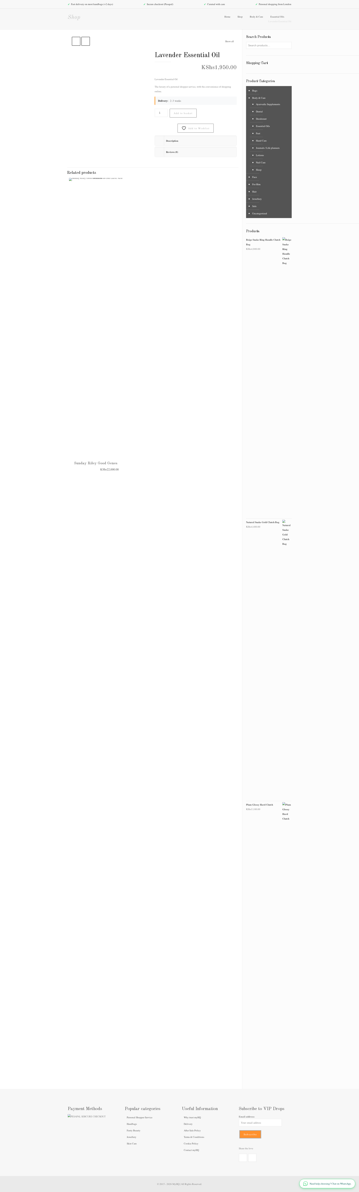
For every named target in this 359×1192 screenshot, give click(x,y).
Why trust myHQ (192, 1117)
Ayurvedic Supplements (268, 104)
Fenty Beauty (133, 1130)
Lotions (260, 155)
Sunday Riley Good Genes (95, 463)
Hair (254, 191)
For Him (256, 184)
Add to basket (183, 113)
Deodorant (261, 118)
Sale (254, 206)
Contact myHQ (191, 1150)
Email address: (247, 1116)
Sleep (259, 169)
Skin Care (132, 1143)
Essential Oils (277, 16)
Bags (254, 90)
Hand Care (261, 140)
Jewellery (257, 199)
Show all (229, 41)
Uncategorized (259, 213)
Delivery (188, 1124)
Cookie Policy (191, 1143)
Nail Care (261, 162)
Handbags (132, 1124)
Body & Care (256, 16)
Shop (240, 16)
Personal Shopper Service (139, 1117)
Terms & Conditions (194, 1137)
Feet (258, 133)
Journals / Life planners (268, 148)
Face (254, 177)
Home (227, 16)
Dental (259, 111)
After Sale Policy (192, 1130)
